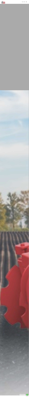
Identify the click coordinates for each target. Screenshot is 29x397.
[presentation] (2, 239)
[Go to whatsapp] (27, 395)
